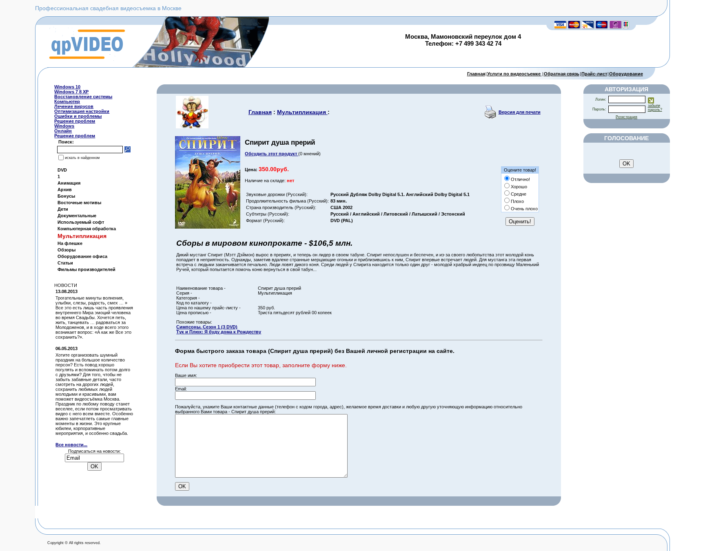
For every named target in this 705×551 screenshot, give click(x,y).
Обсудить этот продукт (271, 153)
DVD (62, 170)
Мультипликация (302, 112)
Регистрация (626, 117)
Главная (476, 73)
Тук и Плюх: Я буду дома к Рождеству (218, 331)
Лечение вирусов (73, 106)
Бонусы (66, 196)
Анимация (69, 183)
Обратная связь (561, 73)
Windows (64, 125)
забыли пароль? (655, 108)
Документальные (77, 215)
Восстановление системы (83, 96)
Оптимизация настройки (81, 111)
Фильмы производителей (86, 269)
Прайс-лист (594, 73)
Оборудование (626, 73)
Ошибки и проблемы (78, 116)
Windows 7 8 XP (71, 91)
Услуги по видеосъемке (514, 73)
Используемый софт (81, 222)
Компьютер (67, 101)
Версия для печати (520, 112)
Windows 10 (67, 86)
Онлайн (63, 130)
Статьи (65, 262)
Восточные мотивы (79, 202)
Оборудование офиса (82, 256)
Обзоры (66, 249)
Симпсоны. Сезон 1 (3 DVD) (206, 326)
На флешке (70, 243)
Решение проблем (74, 121)
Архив (65, 189)
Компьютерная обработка (87, 228)
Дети (63, 209)
